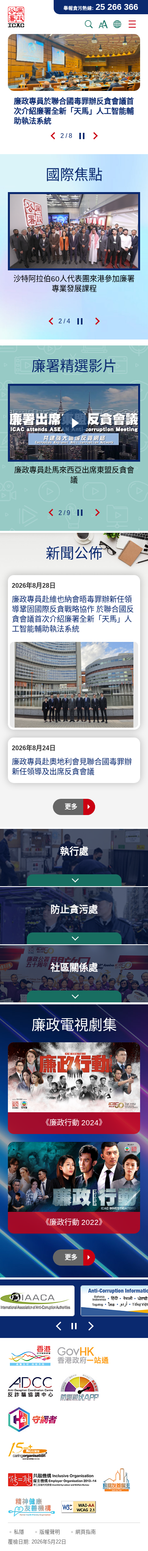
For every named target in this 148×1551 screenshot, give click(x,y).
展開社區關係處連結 (74, 996)
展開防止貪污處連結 (74, 938)
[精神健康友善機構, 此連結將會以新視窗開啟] (31, 1507)
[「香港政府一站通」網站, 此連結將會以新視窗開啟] (83, 1355)
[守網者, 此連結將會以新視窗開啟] (33, 1419)
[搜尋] (89, 24)
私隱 (19, 1532)
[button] (52, 136)
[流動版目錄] (132, 24)
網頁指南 (85, 1532)
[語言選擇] (117, 24)
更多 (71, 806)
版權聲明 (49, 1532)
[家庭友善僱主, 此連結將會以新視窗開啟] (116, 1480)
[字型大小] (103, 24)
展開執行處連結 (74, 880)
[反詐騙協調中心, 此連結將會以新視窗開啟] (30, 1387)
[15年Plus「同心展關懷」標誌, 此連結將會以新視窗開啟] (27, 1451)
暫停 (82, 136)
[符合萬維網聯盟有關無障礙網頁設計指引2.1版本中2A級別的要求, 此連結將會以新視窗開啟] (78, 1507)
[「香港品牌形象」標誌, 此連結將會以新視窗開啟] (29, 1355)
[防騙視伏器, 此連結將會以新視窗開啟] (80, 1387)
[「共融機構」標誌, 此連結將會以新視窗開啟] (52, 1480)
